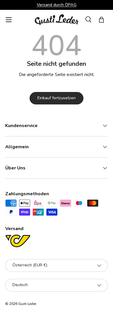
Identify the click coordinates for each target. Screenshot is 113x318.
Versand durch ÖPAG (56, 5)
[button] (101, 19)
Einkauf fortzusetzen (56, 98)
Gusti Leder (27, 303)
